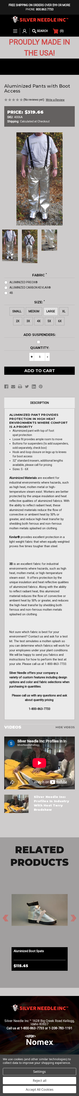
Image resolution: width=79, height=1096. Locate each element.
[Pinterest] (41, 386)
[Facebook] (6, 386)
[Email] (13, 386)
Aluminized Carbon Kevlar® (30, 287)
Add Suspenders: (39, 335)
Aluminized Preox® (24, 282)
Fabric (39, 275)
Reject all (39, 1080)
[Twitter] (27, 386)
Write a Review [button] (55, 99)
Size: (39, 302)
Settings (39, 1071)
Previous (5, 918)
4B (11, 292)
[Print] (20, 386)
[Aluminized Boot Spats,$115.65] (40, 910)
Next (73, 918)
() (62, 31)
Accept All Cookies (39, 1089)
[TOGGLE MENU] (15, 29)
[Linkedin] (34, 386)
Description (39, 403)
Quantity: (39, 348)
